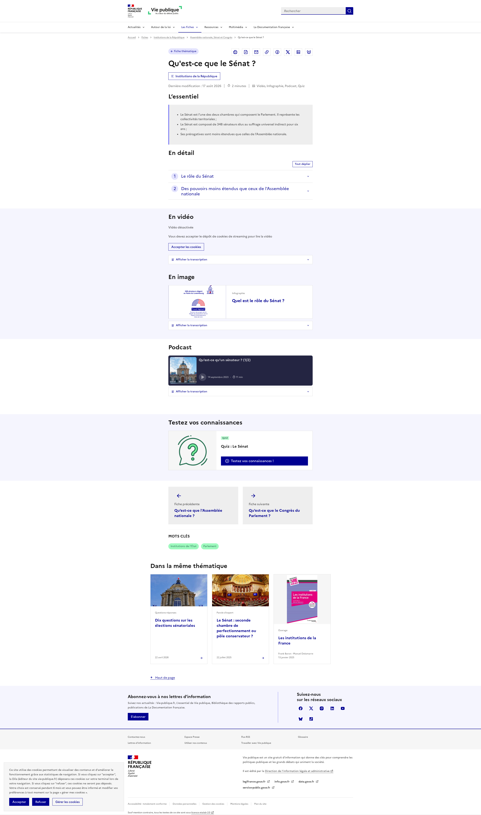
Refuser (40, 802)
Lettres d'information (139, 743)
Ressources (211, 27)
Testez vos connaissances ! (252, 460)
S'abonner (138, 716)
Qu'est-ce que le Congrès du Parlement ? (274, 513)
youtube (342, 708)
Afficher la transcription (191, 260)
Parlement (209, 546)
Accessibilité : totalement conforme (147, 804)
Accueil (132, 37)
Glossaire (303, 737)
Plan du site (260, 804)
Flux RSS (245, 737)
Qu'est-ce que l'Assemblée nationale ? (198, 513)
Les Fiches (187, 27)
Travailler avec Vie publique (256, 743)
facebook (300, 708)
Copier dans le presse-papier (267, 52)
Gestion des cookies (213, 804)
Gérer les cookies (67, 802)
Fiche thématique (185, 51)
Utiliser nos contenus (196, 743)
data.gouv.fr (307, 782)
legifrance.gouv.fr (254, 782)
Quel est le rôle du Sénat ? (258, 300)
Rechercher (349, 11)
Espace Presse (192, 737)
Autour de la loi (161, 27)
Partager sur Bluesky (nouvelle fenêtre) (309, 52)
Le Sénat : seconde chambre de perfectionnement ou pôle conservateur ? (236, 628)
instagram (321, 708)
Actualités (134, 27)
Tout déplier (302, 164)
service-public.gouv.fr (257, 788)
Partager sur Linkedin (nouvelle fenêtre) (298, 52)
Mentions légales (239, 804)
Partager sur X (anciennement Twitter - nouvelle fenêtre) (288, 52)
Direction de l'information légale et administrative (297, 771)
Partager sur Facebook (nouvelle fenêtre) (277, 52)
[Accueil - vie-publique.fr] (165, 11)
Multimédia (236, 27)
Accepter (19, 802)
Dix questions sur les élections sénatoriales (175, 622)
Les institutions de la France (297, 640)
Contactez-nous (136, 737)
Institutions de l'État (184, 546)
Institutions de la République (169, 37)
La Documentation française (272, 27)
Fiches (144, 37)
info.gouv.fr (282, 782)
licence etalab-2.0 (200, 812)
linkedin (332, 708)
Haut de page (164, 677)
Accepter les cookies (186, 247)
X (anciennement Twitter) (311, 708)
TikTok (311, 719)
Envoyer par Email (256, 52)
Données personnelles (185, 804)
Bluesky (300, 719)
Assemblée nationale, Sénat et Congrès (211, 37)
